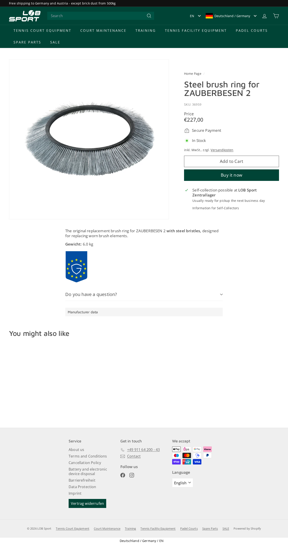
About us (76, 449)
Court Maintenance (103, 30)
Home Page (193, 73)
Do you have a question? (91, 294)
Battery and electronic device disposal (88, 471)
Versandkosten (222, 150)
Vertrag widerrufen (87, 503)
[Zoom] (89, 139)
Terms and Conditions (88, 456)
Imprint (75, 493)
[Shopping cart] (276, 16)
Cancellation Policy (85, 462)
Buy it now (231, 175)
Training (145, 30)
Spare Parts (27, 42)
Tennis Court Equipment (42, 30)
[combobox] (100, 16)
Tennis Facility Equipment (196, 30)
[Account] (264, 16)
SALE (55, 42)
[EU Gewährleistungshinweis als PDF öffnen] (76, 266)
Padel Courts (252, 30)
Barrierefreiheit (82, 480)
